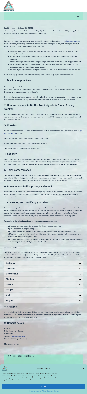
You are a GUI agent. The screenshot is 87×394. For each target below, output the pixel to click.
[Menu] (78, 16)
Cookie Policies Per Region (22, 356)
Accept (43, 386)
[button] (83, 368)
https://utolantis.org (73, 41)
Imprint (56, 391)
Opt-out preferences (35, 391)
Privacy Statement (47, 391)
